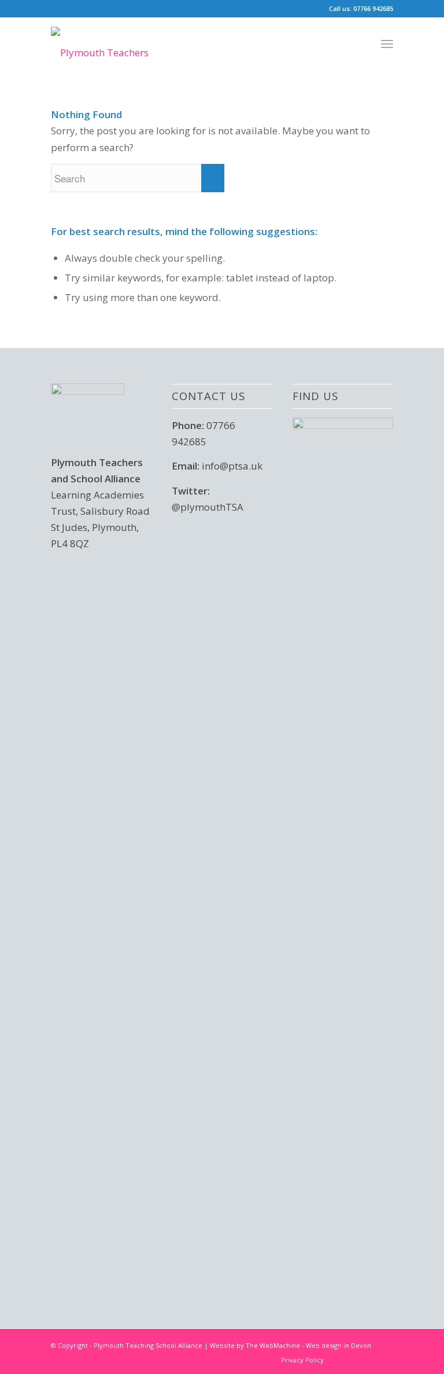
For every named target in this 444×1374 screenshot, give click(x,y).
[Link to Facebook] (367, 1359)
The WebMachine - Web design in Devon (308, 1345)
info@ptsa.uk (232, 465)
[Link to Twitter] (349, 1359)
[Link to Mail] (384, 1359)
